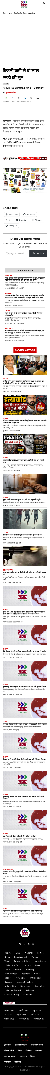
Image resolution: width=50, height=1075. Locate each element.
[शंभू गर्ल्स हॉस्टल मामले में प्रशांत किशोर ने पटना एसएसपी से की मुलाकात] (25, 708)
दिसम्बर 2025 (39, 1019)
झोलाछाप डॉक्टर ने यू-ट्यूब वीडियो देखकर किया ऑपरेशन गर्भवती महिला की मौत (24, 872)
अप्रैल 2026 (21, 1014)
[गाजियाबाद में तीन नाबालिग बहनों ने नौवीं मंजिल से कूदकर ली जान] (25, 519)
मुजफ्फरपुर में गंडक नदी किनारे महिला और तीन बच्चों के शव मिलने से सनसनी (23, 797)
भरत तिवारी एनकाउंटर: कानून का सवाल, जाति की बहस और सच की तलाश (23, 461)
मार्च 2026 (35, 1014)
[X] (18, 98)
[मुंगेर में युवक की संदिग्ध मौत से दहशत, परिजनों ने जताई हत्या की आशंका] (25, 635)
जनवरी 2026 (24, 1019)
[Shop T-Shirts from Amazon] (25, 180)
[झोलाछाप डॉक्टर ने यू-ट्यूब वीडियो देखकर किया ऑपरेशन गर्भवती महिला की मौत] (25, 856)
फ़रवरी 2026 (9, 1019)
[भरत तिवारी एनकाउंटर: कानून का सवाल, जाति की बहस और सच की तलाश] (25, 444)
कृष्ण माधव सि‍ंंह (11, 92)
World (8, 293)
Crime (9, 13)
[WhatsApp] (5, 98)
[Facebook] (12, 98)
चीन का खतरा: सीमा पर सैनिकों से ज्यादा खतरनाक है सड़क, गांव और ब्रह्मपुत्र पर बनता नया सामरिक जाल (24, 331)
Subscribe (38, 253)
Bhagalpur (8, 869)
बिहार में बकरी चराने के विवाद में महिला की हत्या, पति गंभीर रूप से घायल (24, 759)
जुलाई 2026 (23, 1010)
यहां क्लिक (17, 142)
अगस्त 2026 (9, 1010)
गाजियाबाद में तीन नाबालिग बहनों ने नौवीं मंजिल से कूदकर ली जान (22, 535)
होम (4, 13)
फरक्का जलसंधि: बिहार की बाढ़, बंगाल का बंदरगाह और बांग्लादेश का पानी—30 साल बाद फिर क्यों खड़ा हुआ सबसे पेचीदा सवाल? (24, 296)
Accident (9, 276)
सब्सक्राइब (7, 145)
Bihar (7, 311)
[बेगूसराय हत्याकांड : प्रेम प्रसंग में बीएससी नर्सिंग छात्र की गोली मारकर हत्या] (25, 556)
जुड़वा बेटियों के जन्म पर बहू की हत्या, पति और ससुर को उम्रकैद (22, 499)
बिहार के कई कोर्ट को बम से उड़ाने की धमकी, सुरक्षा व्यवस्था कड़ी (22, 911)
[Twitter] (20, 944)
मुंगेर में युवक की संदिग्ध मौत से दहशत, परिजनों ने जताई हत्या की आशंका (24, 651)
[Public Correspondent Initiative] (25, 158)
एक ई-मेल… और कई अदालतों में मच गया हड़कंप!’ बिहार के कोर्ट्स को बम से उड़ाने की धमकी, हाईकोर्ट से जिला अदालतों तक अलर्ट (24, 613)
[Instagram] (28, 944)
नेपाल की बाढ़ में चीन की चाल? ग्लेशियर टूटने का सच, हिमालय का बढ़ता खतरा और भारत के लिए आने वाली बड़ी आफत (25, 279)
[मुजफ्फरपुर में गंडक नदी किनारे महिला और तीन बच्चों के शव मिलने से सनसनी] (25, 781)
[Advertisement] (25, 41)
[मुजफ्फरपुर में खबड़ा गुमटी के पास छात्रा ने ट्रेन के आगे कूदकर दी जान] (25, 671)
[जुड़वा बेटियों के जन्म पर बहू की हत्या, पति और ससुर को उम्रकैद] (25, 484)
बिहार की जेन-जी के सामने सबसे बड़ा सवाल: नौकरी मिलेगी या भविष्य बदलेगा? (23, 314)
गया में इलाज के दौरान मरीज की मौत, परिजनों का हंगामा (19, 836)
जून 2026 (37, 1010)
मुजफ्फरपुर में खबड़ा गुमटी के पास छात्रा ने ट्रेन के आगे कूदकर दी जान (24, 686)
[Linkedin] (25, 98)
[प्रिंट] (37, 98)
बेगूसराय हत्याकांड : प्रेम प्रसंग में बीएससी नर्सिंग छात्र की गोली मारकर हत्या (24, 573)
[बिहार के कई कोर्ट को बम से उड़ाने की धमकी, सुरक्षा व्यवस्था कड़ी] (25, 895)
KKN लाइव (7, 138)
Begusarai (8, 570)
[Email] (31, 98)
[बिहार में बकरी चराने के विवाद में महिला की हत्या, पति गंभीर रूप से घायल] (25, 743)
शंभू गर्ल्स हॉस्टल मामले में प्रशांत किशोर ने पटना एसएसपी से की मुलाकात (25, 724)
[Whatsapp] (33, 944)
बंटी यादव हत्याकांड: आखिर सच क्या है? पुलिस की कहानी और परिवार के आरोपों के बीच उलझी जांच (24, 421)
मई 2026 (8, 1014)
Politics (9, 328)
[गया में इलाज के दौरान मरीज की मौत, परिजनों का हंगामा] (25, 820)
